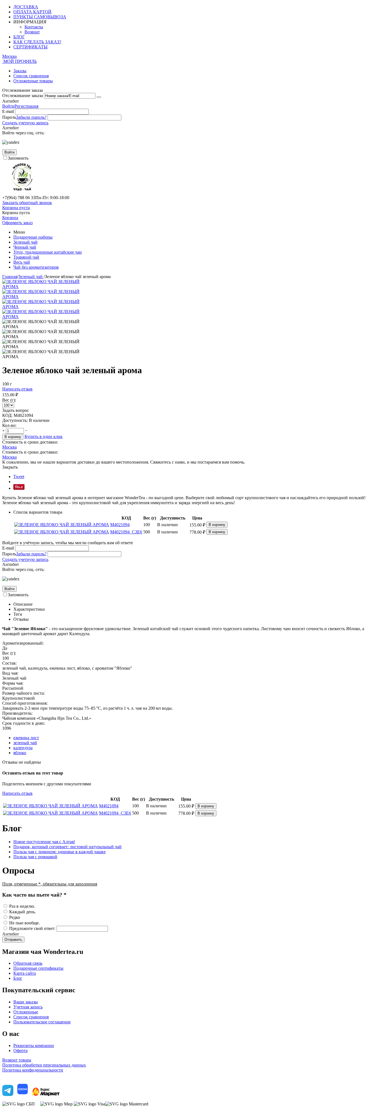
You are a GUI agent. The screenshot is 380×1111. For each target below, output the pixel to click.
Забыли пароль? (31, 117)
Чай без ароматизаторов (36, 267)
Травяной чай (26, 257)
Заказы (19, 70)
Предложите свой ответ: (32, 928)
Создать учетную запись (25, 122)
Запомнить (18, 158)
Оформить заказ (17, 222)
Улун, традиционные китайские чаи (47, 252)
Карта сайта (24, 973)
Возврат (32, 31)
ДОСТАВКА (25, 6)
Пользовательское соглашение (42, 1022)
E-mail (8, 111)
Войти (8, 106)
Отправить (13, 939)
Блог (17, 978)
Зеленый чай (25, 242)
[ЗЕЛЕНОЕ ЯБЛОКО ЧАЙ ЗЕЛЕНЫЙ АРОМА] (41, 286)
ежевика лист (26, 737)
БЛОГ (19, 36)
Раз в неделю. (22, 906)
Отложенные (25, 1011)
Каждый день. (22, 911)
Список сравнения (31, 75)
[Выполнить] (99, 97)
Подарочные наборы (33, 237)
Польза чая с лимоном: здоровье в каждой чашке (59, 851)
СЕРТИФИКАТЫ (30, 46)
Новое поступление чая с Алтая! (44, 841)
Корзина (10, 217)
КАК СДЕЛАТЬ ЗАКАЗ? (37, 41)
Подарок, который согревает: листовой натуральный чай (67, 846)
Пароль (9, 117)
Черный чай (24, 247)
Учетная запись (28, 1006)
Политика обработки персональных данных (44, 1065)
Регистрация (26, 106)
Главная (9, 276)
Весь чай (21, 262)
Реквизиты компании (33, 1045)
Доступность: (15, 420)
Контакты (33, 26)
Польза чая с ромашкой (35, 856)
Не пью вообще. (24, 923)
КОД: (7, 415)
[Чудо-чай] (22, 192)
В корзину (12, 437)
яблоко (19, 752)
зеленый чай (25, 742)
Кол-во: (9, 425)
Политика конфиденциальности (32, 1070)
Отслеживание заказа (22, 95)
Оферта (20, 1050)
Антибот (10, 101)
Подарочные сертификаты (38, 968)
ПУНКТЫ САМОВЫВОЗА (39, 16)
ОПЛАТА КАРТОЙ (32, 11)
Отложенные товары (33, 80)
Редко (14, 917)
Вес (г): (9, 400)
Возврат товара (16, 1060)
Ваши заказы (25, 1001)
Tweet (18, 476)
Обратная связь (27, 963)
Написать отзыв (17, 389)
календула (23, 747)
